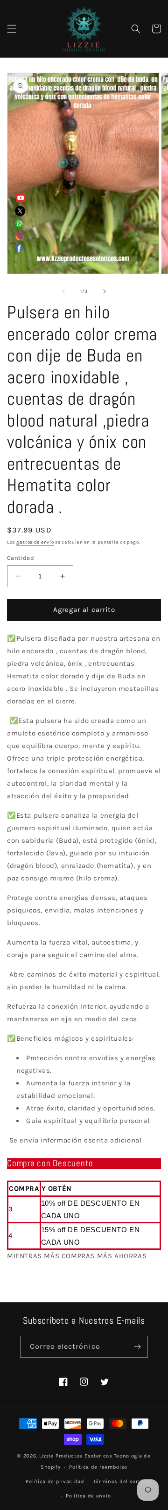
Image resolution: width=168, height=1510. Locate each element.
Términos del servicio (122, 1481)
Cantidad (20, 557)
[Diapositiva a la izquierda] (63, 291)
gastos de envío (35, 542)
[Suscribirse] (137, 1347)
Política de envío (88, 1496)
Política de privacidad (55, 1481)
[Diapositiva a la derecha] (104, 291)
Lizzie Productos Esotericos (75, 1456)
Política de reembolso (98, 1467)
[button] (11, 29)
